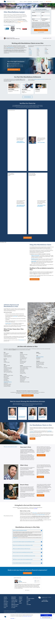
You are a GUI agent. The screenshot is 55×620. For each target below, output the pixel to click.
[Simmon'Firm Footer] (44, 598)
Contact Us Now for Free (34, 279)
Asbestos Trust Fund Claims (35, 255)
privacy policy (25, 616)
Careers (5, 607)
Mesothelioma (30, 1)
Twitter (20, 601)
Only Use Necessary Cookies (46, 617)
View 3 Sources (27, 590)
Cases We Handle (35, 1)
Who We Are (6, 601)
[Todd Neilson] (16, 581)
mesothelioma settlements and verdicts (38, 79)
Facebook (20, 598)
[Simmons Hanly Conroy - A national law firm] (9, 1)
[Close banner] (53, 614)
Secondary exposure (8, 323)
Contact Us (41, 1)
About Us (21, 1)
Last (42, 12)
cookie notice (30, 616)
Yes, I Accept (46, 615)
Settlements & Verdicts (15, 604)
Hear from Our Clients (27, 237)
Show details (12, 618)
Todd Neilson (20, 581)
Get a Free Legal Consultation (13, 69)
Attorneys (25, 1)
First (33, 12)
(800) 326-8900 (48, 1)
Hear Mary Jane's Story (41, 455)
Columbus (30, 53)
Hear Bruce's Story (40, 495)
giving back (35, 508)
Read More (32, 438)
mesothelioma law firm (10, 47)
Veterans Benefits (33, 261)
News (27, 601)
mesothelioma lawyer (17, 105)
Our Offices (5, 604)
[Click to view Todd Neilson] (5, 38)
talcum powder (15, 316)
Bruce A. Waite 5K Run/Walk (40, 514)
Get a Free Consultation (27, 395)
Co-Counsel (13, 607)
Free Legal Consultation (30, 598)
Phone (34, 15)
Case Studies (29, 604)
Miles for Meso (35, 512)
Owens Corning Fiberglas (39, 356)
